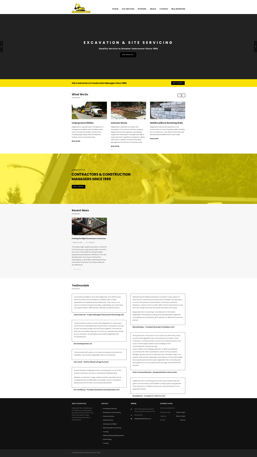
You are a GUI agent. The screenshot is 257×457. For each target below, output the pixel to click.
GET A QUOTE (178, 83)
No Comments (90, 242)
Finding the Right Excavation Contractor (89, 238)
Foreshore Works (108, 416)
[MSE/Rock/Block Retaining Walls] (128, 110)
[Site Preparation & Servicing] (167, 110)
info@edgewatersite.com (142, 419)
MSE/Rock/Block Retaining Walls (127, 122)
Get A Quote (79, 186)
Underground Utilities (110, 424)
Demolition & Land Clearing (112, 412)
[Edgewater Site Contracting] (81, 8)
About (153, 8)
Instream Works (80, 122)
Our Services (128, 8)
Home (115, 8)
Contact (164, 8)
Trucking (106, 432)
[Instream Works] (89, 110)
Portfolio (142, 8)
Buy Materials (178, 8)
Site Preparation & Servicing (164, 122)
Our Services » (128, 54)
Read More (76, 146)
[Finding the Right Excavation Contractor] (89, 226)
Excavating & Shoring (110, 408)
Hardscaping (107, 439)
